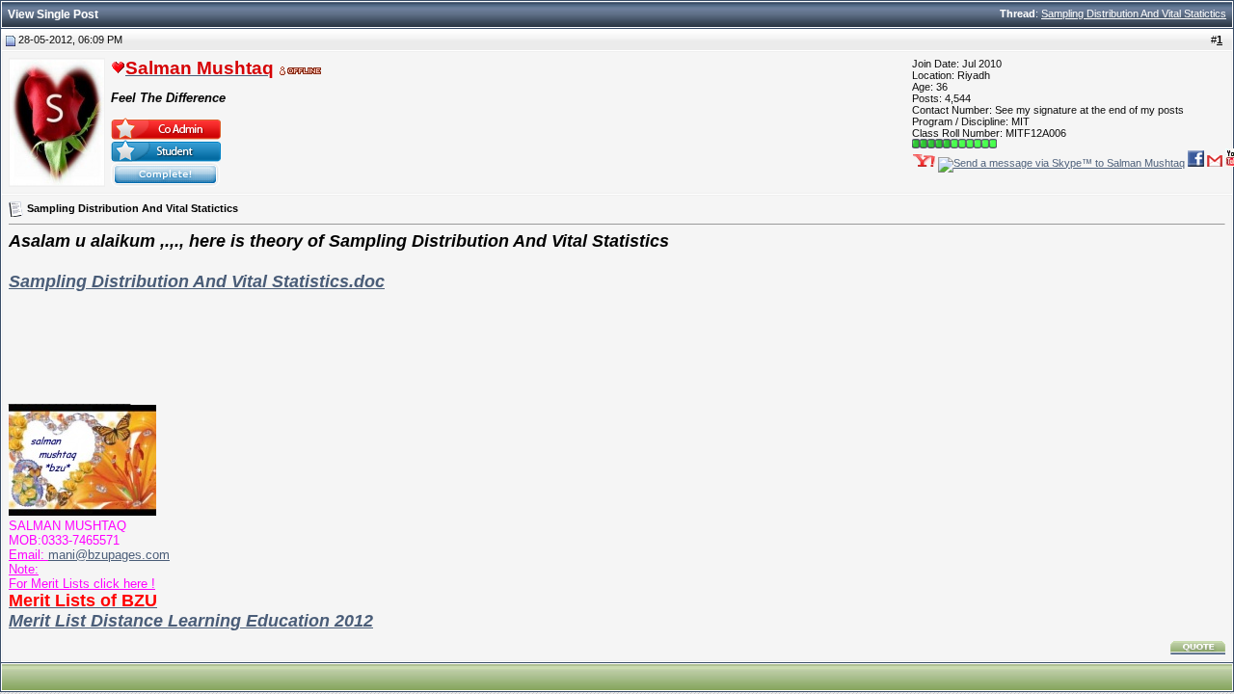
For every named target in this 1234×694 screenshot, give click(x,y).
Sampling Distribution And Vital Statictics (1133, 13)
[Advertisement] (617, 335)
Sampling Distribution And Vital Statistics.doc (197, 281)
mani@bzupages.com (109, 554)
